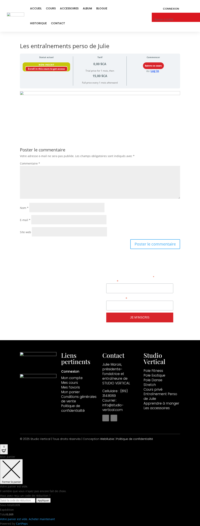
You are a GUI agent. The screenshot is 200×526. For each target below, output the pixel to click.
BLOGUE (101, 8)
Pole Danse (153, 380)
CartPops (22, 523)
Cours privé (153, 389)
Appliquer (43, 500)
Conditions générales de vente (78, 399)
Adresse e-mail (116, 298)
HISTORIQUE (38, 23)
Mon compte (72, 378)
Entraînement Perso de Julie (160, 396)
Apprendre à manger (161, 403)
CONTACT (58, 23)
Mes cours (69, 382)
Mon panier (70, 392)
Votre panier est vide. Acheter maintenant (27, 519)
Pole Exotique (154, 375)
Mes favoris (70, 387)
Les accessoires (157, 408)
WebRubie (107, 439)
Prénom (112, 281)
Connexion (171, 9)
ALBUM (87, 8)
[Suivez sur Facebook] (105, 418)
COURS (51, 8)
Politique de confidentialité (73, 408)
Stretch (150, 384)
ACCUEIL (36, 8)
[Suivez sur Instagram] (114, 418)
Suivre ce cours (153, 65)
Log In (155, 71)
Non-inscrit (46, 64)
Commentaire (30, 163)
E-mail (25, 220)
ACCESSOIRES (69, 8)
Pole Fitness (153, 370)
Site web (25, 232)
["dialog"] (100, 490)
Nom (24, 208)
